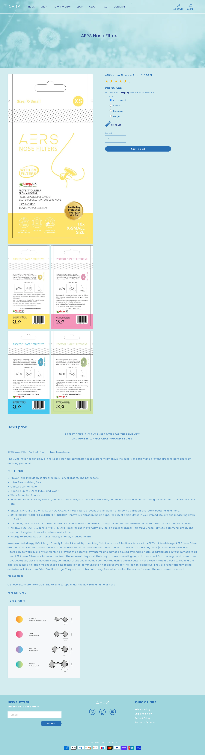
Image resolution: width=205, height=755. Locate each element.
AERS (97, 742)
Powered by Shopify (108, 742)
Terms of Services (145, 722)
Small (116, 105)
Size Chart (116, 125)
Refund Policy (142, 718)
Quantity (109, 133)
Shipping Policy (143, 713)
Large (116, 116)
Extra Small (119, 100)
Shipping (124, 92)
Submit (51, 723)
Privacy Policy (142, 710)
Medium (118, 111)
